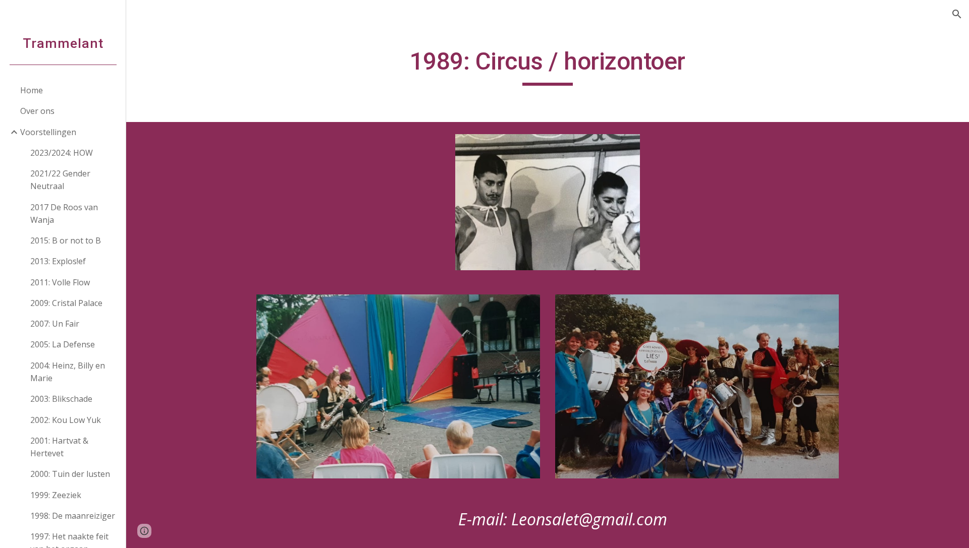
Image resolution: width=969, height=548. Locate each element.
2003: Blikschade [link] (61, 398)
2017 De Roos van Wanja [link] (64, 213)
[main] (547, 66)
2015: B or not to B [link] (65, 240)
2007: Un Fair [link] (54, 323)
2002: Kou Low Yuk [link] (65, 419)
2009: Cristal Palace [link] (66, 303)
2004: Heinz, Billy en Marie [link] (67, 372)
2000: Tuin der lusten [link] (70, 473)
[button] (957, 14)
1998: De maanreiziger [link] (72, 515)
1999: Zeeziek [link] (55, 495)
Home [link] (31, 90)
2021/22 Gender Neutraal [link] (60, 180)
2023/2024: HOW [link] (61, 152)
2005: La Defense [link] (62, 344)
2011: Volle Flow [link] (60, 282)
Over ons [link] (37, 110)
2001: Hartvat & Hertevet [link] (59, 447)
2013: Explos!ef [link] (58, 261)
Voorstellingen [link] (48, 132)
